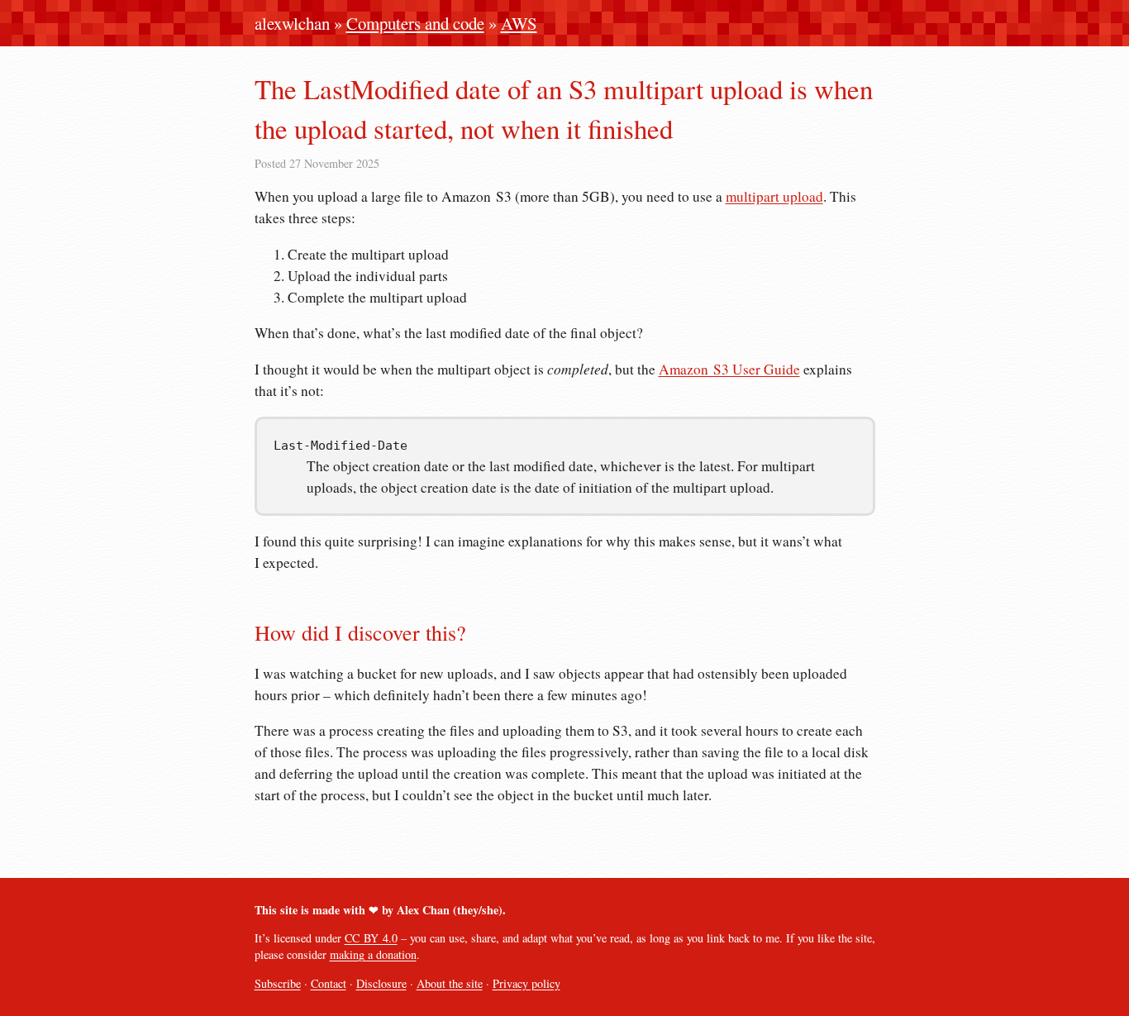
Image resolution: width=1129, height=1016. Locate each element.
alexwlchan (292, 23)
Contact (328, 983)
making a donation (373, 954)
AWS (519, 23)
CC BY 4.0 (371, 938)
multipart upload (774, 196)
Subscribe (278, 983)
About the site (450, 983)
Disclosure (381, 983)
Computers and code (415, 23)
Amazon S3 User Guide (729, 369)
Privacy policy (526, 983)
